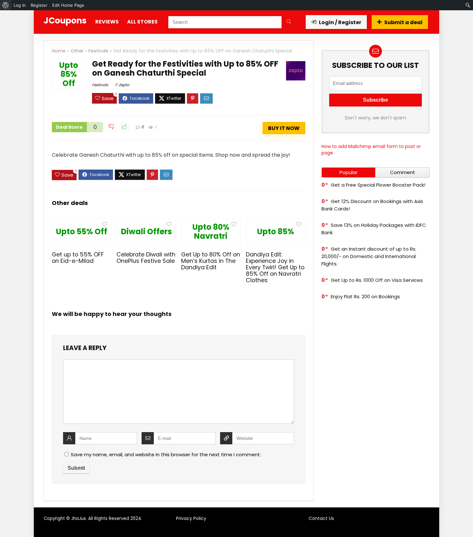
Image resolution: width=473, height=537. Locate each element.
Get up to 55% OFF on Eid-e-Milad (78, 258)
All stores (142, 21)
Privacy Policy (191, 518)
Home (59, 51)
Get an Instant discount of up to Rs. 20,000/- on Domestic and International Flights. (368, 256)
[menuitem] (5, 5)
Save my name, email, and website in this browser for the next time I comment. (166, 454)
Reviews (107, 21)
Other (77, 51)
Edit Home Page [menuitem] (68, 5)
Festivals (98, 51)
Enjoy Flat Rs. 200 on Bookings (365, 296)
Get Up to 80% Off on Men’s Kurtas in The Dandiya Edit (210, 261)
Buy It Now (284, 128)
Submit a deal (403, 22)
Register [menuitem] (39, 5)
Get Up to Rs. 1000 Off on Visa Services (377, 280)
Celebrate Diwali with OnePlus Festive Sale (145, 258)
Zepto (124, 85)
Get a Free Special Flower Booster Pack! (378, 184)
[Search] (289, 22)
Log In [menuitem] (20, 5)
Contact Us (321, 518)
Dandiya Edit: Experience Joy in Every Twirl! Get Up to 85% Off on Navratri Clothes (275, 267)
